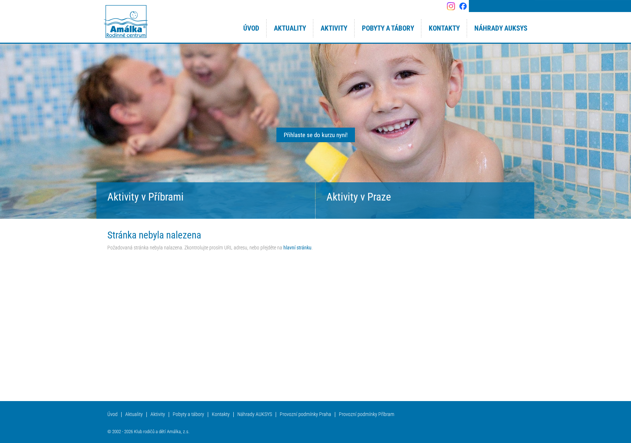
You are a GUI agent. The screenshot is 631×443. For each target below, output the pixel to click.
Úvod (112, 414)
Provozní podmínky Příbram (366, 414)
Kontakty (221, 414)
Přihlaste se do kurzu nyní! (316, 135)
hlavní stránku (297, 248)
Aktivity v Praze (358, 197)
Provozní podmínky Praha (305, 414)
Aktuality (134, 414)
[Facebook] (463, 6)
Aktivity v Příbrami (145, 197)
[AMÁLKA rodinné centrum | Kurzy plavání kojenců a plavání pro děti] (126, 22)
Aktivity (157, 414)
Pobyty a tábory (188, 414)
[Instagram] (451, 6)
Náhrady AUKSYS (254, 414)
